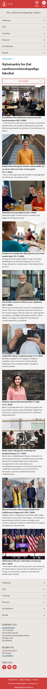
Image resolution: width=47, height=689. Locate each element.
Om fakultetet (7, 46)
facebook (4, 667)
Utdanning (6, 20)
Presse (35, 680)
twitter (15, 667)
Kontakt (5, 52)
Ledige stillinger (25, 680)
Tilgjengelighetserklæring (23, 687)
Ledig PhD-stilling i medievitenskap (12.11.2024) (22, 356)
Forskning (6, 33)
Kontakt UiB (12, 680)
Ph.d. (4, 26)
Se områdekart (7, 655)
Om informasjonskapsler (17, 683)
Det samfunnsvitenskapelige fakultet (23, 12)
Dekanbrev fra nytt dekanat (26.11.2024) (19, 212)
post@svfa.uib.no (8, 628)
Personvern (33, 683)
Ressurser (6, 39)
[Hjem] (4, 4)
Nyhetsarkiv (7, 58)
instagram (9, 667)
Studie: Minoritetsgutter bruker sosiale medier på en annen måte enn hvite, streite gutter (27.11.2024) (23, 169)
